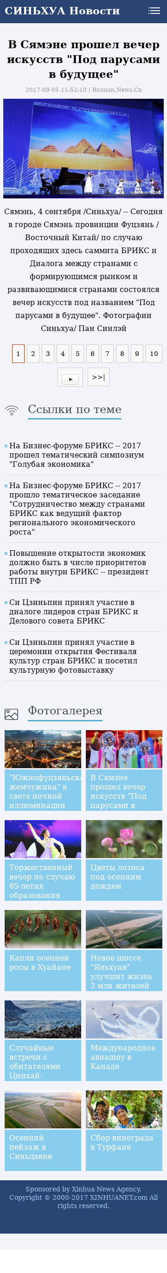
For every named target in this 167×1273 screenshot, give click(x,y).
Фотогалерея (65, 710)
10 (154, 353)
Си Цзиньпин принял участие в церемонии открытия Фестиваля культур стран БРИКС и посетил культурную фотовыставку (73, 656)
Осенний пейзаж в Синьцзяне (30, 1147)
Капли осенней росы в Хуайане (40, 963)
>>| (98, 377)
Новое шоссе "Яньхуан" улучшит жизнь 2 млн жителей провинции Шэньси (121, 981)
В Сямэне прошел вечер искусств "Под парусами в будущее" (118, 796)
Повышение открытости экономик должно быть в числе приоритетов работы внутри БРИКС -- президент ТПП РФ (79, 567)
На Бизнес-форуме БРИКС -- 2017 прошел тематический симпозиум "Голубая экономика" (76, 455)
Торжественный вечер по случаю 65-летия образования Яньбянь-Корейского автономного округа (42, 900)
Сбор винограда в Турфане (122, 1142)
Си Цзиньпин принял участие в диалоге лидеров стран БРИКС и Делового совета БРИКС (73, 611)
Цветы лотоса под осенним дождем (117, 877)
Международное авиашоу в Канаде (122, 1057)
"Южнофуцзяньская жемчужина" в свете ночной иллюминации (49, 791)
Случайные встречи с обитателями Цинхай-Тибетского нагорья (35, 1071)
